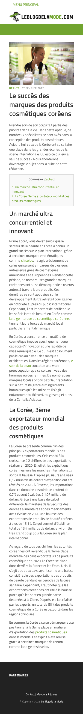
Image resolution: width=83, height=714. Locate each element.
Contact (30, 694)
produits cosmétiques (51, 632)
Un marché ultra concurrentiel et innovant (35, 189)
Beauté (14, 88)
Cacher (48, 179)
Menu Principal (25, 4)
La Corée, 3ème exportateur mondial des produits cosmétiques (40, 198)
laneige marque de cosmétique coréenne (39, 318)
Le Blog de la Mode (52, 701)
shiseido (27, 260)
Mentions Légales (47, 694)
